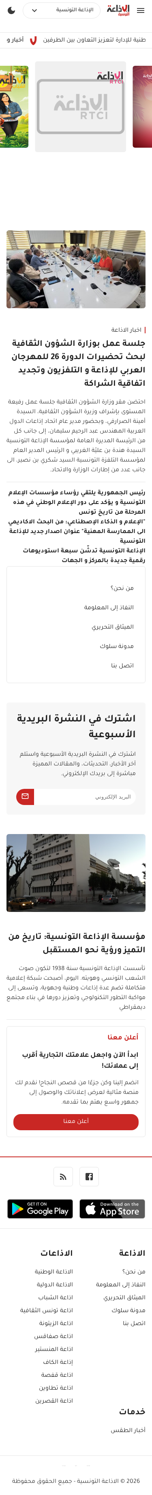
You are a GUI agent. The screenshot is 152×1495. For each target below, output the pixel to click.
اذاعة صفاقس (53, 1337)
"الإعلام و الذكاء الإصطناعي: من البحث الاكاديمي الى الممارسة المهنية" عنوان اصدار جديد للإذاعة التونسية (77, 532)
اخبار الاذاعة (126, 331)
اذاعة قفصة (57, 1376)
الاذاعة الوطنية (54, 1272)
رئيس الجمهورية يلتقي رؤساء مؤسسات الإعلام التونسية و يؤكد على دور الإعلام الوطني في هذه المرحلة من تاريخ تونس (77, 503)
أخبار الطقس (128, 1431)
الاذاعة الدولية (55, 1285)
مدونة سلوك (117, 647)
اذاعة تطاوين (56, 1389)
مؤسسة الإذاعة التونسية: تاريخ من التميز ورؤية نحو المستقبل (77, 944)
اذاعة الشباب (55, 1298)
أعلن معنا (76, 1122)
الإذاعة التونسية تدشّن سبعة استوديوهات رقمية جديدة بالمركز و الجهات (84, 556)
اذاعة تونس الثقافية (46, 1311)
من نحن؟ (122, 589)
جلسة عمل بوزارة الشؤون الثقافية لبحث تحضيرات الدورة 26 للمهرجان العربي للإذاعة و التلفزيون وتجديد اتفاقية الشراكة (78, 364)
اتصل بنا (122, 666)
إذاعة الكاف (58, 1363)
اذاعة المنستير (54, 1350)
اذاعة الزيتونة (56, 1324)
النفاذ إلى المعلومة (109, 608)
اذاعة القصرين (54, 1402)
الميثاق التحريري (113, 628)
